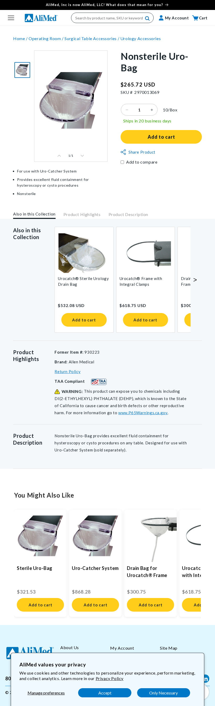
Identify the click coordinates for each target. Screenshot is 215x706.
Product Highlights (82, 214)
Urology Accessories (140, 38)
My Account (122, 647)
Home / (21, 38)
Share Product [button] (141, 152)
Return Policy (67, 371)
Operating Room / (46, 38)
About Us (69, 647)
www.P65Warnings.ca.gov (143, 412)
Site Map (169, 647)
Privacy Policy (109, 678)
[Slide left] (59, 155)
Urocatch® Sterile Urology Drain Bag (83, 281)
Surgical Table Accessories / (92, 38)
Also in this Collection (34, 213)
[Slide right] (82, 155)
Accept (104, 692)
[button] (11, 18)
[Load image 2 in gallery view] (22, 70)
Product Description (128, 214)
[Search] (147, 18)
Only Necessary (163, 692)
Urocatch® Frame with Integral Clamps (141, 281)
